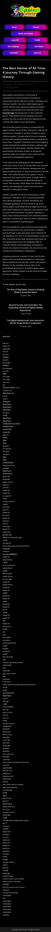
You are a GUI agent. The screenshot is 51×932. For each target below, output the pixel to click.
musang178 (7, 449)
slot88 (5, 499)
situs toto (6, 382)
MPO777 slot (7, 798)
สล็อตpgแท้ (6, 401)
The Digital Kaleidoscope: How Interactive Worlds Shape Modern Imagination (25, 321)
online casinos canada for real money (16, 762)
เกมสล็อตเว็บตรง (8, 463)
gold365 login (7, 535)
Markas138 (6, 832)
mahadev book (8, 776)
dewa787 (6, 446)
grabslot (5, 868)
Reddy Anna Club (9, 807)
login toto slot (7, 712)
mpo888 (5, 829)
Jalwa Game (7, 732)
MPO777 (6, 801)
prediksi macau (8, 876)
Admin (8, 84)
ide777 (5, 610)
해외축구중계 (7, 804)
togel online (7, 532)
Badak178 (6, 512)
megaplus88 (7, 726)
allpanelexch (7, 779)
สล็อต (4, 374)
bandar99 (6, 729)
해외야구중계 (7, 573)
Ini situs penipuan (9, 565)
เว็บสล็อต (6, 357)
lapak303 (6, 748)
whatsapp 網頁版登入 (10, 554)
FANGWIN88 (7, 429)
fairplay (5, 782)
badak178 (6, 346)
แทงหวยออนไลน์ (8, 693)
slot (4, 385)
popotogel (6, 363)
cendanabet (7, 895)
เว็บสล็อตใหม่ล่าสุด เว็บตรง (11, 424)
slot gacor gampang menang (13, 662)
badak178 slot (7, 560)
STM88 (5, 562)
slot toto (6, 354)
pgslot (5, 796)
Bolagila (5, 859)
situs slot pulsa (8, 657)
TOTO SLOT (7, 682)
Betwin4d (6, 751)
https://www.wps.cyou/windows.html (16, 546)
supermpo (6, 759)
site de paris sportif (9, 643)
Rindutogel (6, 815)
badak (5, 601)
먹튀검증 (6, 884)
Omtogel (6, 701)
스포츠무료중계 (8, 707)
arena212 (6, 485)
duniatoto (6, 826)
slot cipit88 (6, 637)
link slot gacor (7, 368)
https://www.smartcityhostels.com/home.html (19, 684)
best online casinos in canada (13, 784)
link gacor (6, 915)
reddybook (6, 773)
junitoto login (7, 579)
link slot (5, 352)
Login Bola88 (7, 768)
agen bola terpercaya (10, 787)
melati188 (6, 671)
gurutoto (6, 510)
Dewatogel (6, 873)
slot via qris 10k (8, 754)
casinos (5, 865)
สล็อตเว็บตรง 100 (8, 393)
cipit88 (5, 415)
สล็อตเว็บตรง (7, 404)
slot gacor (6, 413)
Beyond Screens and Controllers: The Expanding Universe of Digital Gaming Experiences (26, 308)
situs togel (6, 379)
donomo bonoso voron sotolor (14, 887)
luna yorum (7, 626)
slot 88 (5, 687)
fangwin (5, 648)
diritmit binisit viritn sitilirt (12, 882)
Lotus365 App (7, 790)
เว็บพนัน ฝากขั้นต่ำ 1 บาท (11, 388)
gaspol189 (6, 476)
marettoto (6, 640)
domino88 (6, 746)
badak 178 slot (8, 482)
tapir (4, 621)
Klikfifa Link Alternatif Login (12, 537)
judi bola (6, 487)
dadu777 (6, 435)
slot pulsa (6, 809)
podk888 (6, 468)
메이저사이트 (7, 734)
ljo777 (5, 823)
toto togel (6, 377)
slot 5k (5, 396)
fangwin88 (6, 349)
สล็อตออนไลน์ (7, 474)
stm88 (5, 690)
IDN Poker (6, 743)
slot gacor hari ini (9, 465)
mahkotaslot (7, 665)
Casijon (5, 399)
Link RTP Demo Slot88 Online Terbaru (16, 820)
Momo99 (6, 515)
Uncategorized (12, 87)
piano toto (6, 843)
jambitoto (6, 840)
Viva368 (5, 870)
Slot (4, 898)
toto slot (6, 371)
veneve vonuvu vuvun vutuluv (13, 879)
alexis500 (6, 737)
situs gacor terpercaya (10, 893)
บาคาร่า (5, 698)
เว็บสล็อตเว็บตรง (8, 426)
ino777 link (6, 740)
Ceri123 (5, 524)
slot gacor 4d (7, 390)
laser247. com (7, 770)
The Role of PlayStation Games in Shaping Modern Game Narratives (25, 290)
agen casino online (9, 673)
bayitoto (6, 343)
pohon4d (6, 507)
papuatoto (6, 679)
